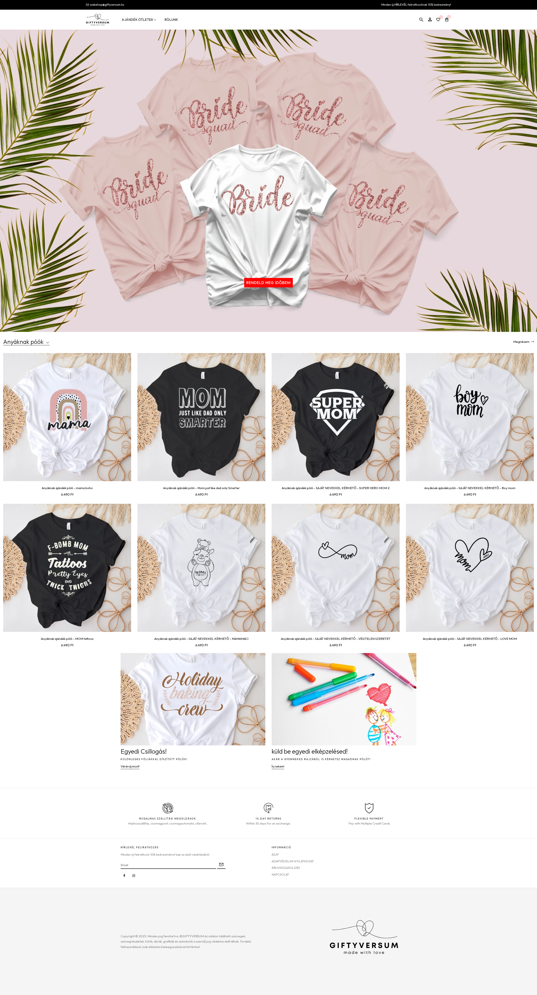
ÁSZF (275, 854)
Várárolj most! (130, 766)
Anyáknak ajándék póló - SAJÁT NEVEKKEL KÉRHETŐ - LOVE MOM (470, 639)
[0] (438, 20)
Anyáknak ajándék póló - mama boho (67, 488)
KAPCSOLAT (280, 874)
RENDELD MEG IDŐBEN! (268, 282)
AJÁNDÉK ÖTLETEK (137, 19)
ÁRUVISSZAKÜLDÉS (286, 868)
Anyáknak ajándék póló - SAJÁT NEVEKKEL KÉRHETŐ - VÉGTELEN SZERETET (335, 639)
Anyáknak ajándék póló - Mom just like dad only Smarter (201, 488)
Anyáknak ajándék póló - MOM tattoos (67, 639)
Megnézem (521, 342)
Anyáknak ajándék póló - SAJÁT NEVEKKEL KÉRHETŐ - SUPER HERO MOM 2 (336, 488)
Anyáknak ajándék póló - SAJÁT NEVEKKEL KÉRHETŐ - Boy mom (469, 488)
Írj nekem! (278, 766)
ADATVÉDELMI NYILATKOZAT (293, 861)
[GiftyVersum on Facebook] (124, 875)
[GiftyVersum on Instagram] (133, 875)
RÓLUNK (171, 19)
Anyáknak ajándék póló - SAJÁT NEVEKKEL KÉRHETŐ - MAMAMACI (201, 639)
